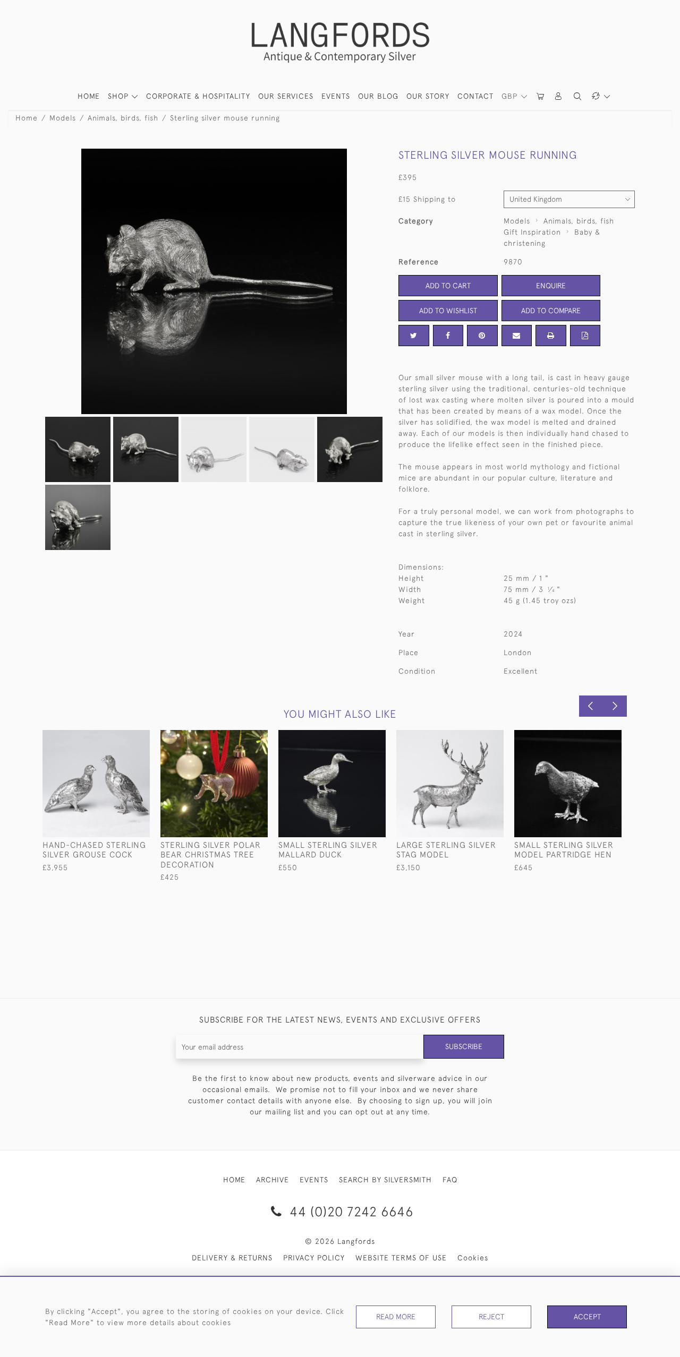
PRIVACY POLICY (314, 1257)
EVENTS (314, 1179)
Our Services (285, 96)
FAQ (450, 1179)
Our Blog (378, 96)
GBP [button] (511, 96)
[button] (559, 96)
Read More (395, 1316)
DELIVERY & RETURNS (232, 1257)
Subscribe (463, 1046)
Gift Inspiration (532, 232)
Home (26, 118)
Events (335, 96)
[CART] (541, 96)
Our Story (427, 96)
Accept (587, 1316)
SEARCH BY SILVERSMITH (385, 1179)
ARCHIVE (272, 1179)
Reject (491, 1316)
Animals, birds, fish (123, 118)
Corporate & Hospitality (198, 96)
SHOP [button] (119, 96)
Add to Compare (551, 310)
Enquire (551, 285)
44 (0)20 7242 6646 (349, 1211)
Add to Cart (448, 285)
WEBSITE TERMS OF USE (401, 1257)
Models (62, 118)
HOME (89, 96)
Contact (475, 96)
